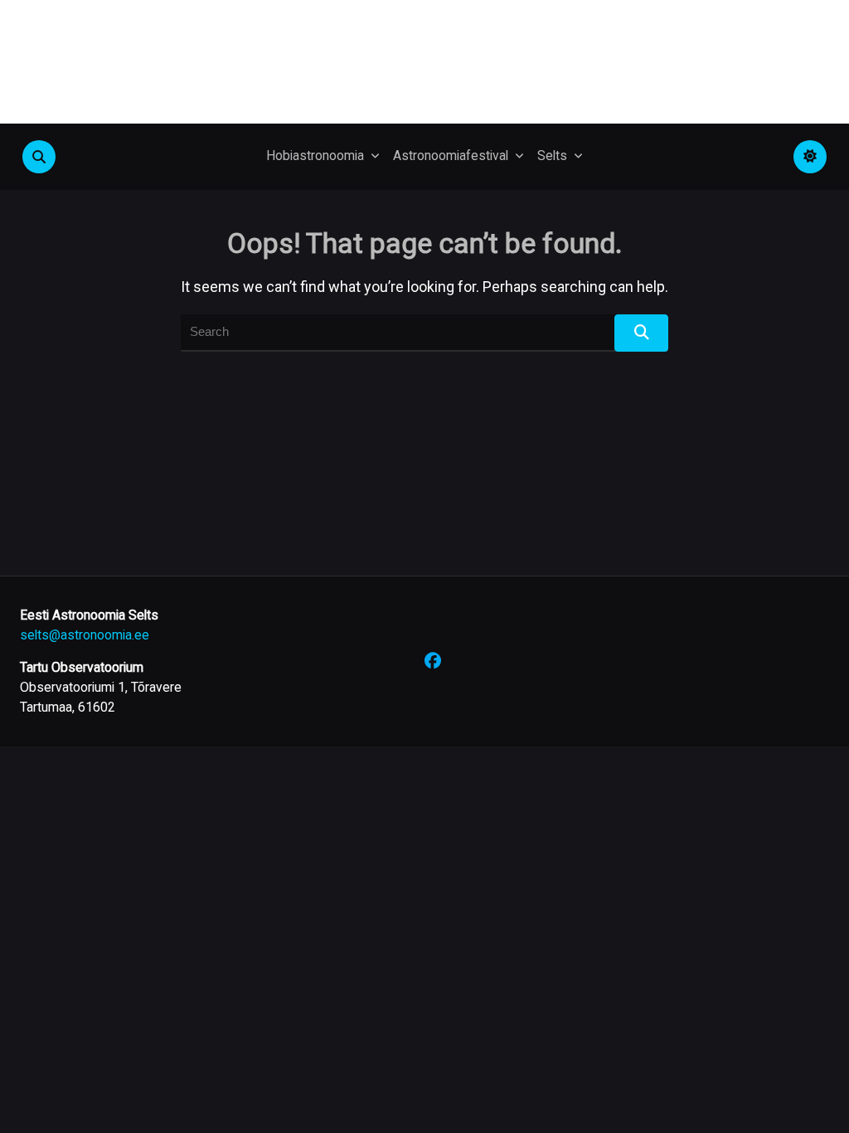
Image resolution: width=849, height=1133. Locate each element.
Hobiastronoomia (315, 155)
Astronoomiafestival (450, 155)
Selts (552, 155)
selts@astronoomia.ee (84, 635)
